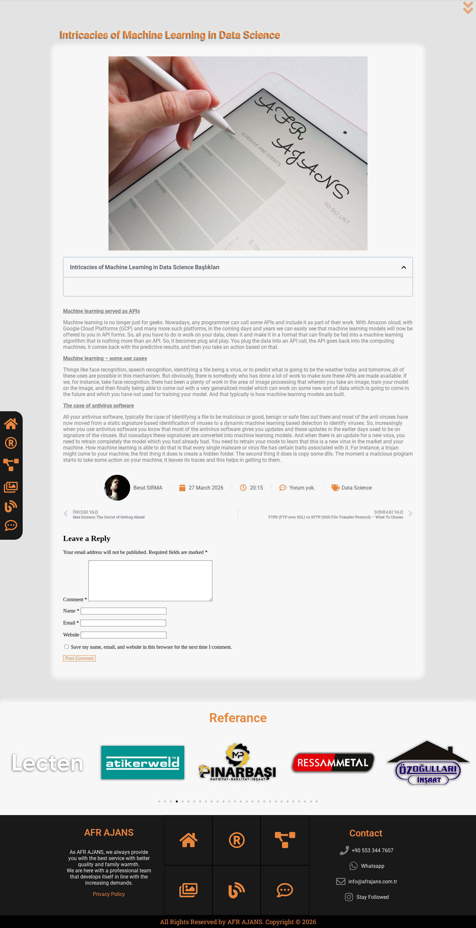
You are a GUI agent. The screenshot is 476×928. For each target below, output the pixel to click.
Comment (75, 599)
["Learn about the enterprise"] (10, 443)
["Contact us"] (10, 525)
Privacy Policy (109, 894)
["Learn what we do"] (10, 465)
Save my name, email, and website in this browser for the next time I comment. (151, 647)
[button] (404, 267)
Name (71, 610)
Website (71, 634)
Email (71, 622)
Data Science (357, 488)
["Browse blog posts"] (10, 506)
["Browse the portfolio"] (10, 487)
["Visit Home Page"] (10, 424)
